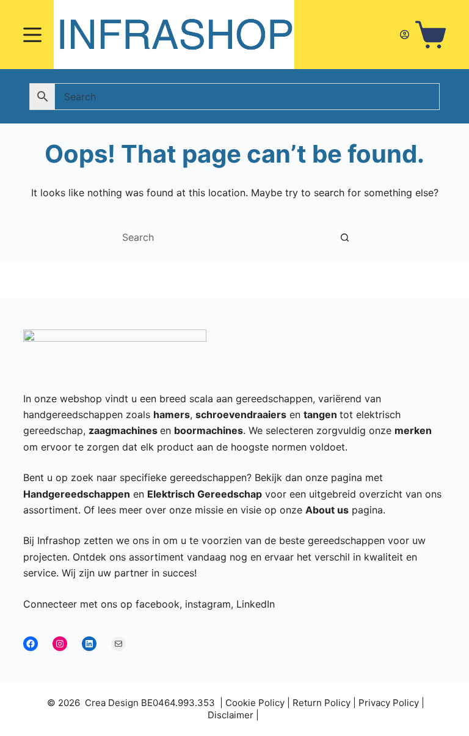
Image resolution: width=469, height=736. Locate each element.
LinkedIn (255, 604)
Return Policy (322, 702)
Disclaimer (230, 715)
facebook (158, 604)
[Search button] (344, 237)
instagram (208, 604)
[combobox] (223, 237)
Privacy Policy (388, 702)
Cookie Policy (255, 702)
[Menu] (32, 35)
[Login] (404, 34)
